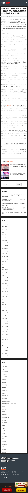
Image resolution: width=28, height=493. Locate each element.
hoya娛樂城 (5, 369)
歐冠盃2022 (5, 412)
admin (7, 16)
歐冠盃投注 (4, 414)
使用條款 (14, 472)
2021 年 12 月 (5, 302)
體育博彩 (4, 452)
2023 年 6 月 (5, 278)
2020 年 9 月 (5, 318)
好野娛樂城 (4, 390)
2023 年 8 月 (5, 272)
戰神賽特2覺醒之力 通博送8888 (9, 404)
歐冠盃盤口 (4, 420)
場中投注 (4, 382)
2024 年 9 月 (5, 240)
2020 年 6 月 (5, 326)
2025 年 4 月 (5, 229)
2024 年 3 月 (5, 256)
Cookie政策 (20, 472)
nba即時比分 (5, 371)
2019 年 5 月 (5, 353)
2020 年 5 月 (5, 329)
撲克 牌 (4, 409)
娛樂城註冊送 (5, 395)
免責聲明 (8, 472)
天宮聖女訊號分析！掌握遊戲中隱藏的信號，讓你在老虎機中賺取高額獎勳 (18, 173)
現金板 (3, 425)
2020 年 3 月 (5, 334)
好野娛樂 (4, 387)
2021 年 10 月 (5, 307)
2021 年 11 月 (5, 304)
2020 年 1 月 (5, 339)
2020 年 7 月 (5, 323)
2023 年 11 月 (5, 264)
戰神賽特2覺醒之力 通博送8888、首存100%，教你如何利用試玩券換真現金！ (18, 165)
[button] (24, 2)
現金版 (3, 428)
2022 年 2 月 (5, 296)
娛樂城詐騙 (4, 398)
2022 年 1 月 (5, 299)
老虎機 (3, 433)
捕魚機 (3, 406)
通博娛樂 (4, 441)
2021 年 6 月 (5, 310)
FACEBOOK (16, 475)
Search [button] (18, 184)
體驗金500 (21, 490)
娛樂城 (3, 393)
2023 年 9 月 (5, 269)
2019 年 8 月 (5, 348)
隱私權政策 (3, 475)
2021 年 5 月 (5, 313)
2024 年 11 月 (5, 235)
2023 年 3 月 (5, 286)
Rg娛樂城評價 (5, 374)
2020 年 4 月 (5, 331)
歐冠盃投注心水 (5, 417)
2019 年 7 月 (5, 350)
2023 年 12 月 (5, 261)
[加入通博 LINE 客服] (21, 484)
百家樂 (3, 430)
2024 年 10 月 (5, 237)
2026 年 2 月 (5, 226)
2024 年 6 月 (5, 248)
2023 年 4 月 (5, 283)
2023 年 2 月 (5, 288)
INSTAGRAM (4, 477)
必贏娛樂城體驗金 (6, 401)
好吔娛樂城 (4, 385)
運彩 (3, 447)
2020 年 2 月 (5, 337)
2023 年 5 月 (5, 280)
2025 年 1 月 (5, 232)
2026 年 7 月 (5, 224)
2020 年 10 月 (5, 315)
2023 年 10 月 (5, 267)
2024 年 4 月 (5, 253)
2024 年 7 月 (5, 245)
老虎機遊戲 (4, 436)
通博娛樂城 (8, 105)
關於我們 (3, 472)
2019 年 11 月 (5, 345)
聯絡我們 (9, 475)
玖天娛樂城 (4, 422)
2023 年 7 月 (5, 275)
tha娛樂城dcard (5, 377)
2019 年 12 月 (5, 342)
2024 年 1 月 (5, 259)
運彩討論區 (4, 449)
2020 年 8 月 (5, 321)
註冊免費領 (7, 490)
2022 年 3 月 (5, 294)
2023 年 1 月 (5, 291)
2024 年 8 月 (5, 243)
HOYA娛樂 (4, 366)
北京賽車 (4, 379)
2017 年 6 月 (5, 356)
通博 (3, 438)
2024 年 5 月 (5, 251)
